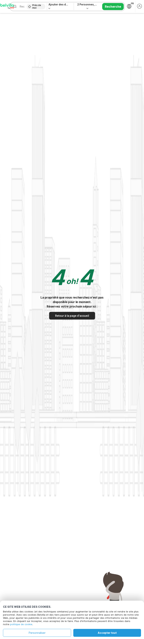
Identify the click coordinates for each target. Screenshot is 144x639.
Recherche (113, 6)
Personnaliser (37, 632)
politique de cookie (21, 624)
